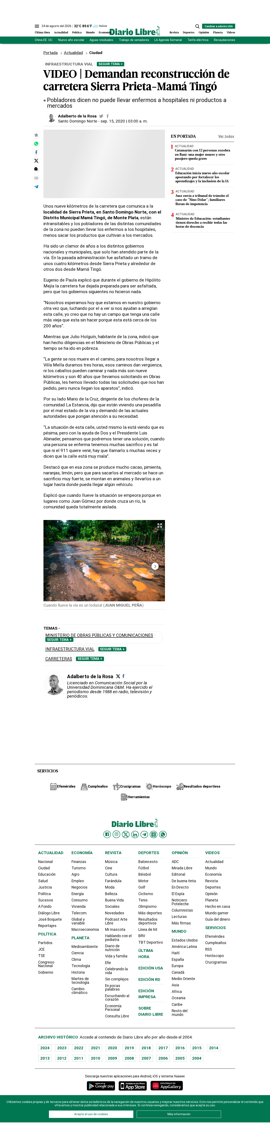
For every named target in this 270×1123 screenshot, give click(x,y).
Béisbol (144, 874)
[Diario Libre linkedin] (135, 834)
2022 (78, 1047)
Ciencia (78, 953)
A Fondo (44, 906)
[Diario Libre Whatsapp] (163, 834)
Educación (46, 874)
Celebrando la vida (116, 971)
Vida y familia (116, 956)
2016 (180, 1047)
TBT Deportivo (150, 942)
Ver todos (226, 136)
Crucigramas (216, 962)
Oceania (178, 998)
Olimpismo (147, 906)
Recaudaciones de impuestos (234, 40)
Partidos (45, 943)
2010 (95, 1058)
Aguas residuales (101, 40)
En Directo (180, 887)
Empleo (78, 881)
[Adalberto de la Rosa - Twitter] (101, 116)
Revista (174, 32)
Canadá (178, 972)
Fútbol (143, 868)
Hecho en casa (217, 906)
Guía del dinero (217, 919)
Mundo (90, 32)
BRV (141, 936)
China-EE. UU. (44, 40)
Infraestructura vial (69, 649)
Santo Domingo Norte (77, 121)
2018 (146, 1047)
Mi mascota (115, 929)
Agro (75, 874)
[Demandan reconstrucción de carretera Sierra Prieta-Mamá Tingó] (36, 143)
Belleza (111, 894)
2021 (95, 1047)
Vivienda (79, 906)
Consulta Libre (117, 1016)
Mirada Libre (182, 868)
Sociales (112, 906)
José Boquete (50, 919)
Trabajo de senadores (134, 40)
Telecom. (79, 913)
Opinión (204, 32)
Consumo (80, 900)
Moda (110, 887)
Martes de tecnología (80, 981)
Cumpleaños (215, 943)
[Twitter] (118, 676)
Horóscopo (214, 956)
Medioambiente (85, 947)
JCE (41, 949)
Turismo (79, 868)
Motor (143, 881)
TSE (41, 956)
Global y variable (78, 921)
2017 (163, 1047)
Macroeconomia (85, 929)
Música (111, 862)
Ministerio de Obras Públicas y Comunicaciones (99, 635)
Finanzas (79, 862)
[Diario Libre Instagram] (116, 834)
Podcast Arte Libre (116, 921)
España (178, 959)
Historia (78, 972)
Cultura (111, 874)
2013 (45, 1058)
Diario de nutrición (112, 948)
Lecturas (179, 917)
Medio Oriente (183, 979)
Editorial (178, 874)
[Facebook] (123, 676)
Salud (43, 881)
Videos (231, 32)
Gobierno (45, 972)
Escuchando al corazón (117, 998)
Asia (175, 985)
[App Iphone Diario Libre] (132, 1086)
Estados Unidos (185, 940)
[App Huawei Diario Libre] (166, 1086)
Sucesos (45, 900)
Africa (177, 992)
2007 (146, 1058)
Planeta (218, 32)
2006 (163, 1058)
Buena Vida (114, 900)
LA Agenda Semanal (168, 40)
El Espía (178, 894)
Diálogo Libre (49, 913)
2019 (129, 1047)
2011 (78, 1058)
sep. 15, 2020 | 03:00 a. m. (124, 121)
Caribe (177, 1004)
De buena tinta (184, 881)
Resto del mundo (180, 1013)
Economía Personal (113, 1008)
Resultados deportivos (148, 921)
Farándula (113, 881)
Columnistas (182, 910)
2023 (61, 1047)
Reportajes (47, 926)
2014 (213, 1047)
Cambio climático (79, 991)
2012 (61, 1058)
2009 (112, 1058)
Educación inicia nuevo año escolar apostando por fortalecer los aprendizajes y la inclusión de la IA (202, 177)
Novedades (114, 913)
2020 (112, 1047)
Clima (76, 959)
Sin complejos (117, 979)
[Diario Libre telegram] (144, 834)
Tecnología (81, 966)
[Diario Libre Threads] (153, 834)
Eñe (108, 963)
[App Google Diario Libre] (101, 1086)
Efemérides (215, 936)
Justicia (45, 887)
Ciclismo (145, 894)
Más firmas (181, 923)
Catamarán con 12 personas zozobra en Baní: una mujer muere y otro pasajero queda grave (202, 155)
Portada (50, 52)
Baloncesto (148, 862)
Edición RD (149, 979)
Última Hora (42, 32)
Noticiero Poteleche (180, 902)
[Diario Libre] (135, 30)
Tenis (143, 900)
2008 (129, 1058)
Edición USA (150, 968)
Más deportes (150, 913)
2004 (196, 1058)
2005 (180, 1058)
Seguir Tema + (111, 64)
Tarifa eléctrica (197, 40)
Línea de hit (147, 929)
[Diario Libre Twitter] (126, 834)
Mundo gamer (216, 913)
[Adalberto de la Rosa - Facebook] (107, 116)
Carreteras (58, 659)
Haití (176, 953)
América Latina (184, 947)
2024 (45, 1047)
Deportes (188, 32)
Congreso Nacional (46, 964)
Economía (105, 32)
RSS (208, 949)
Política (77, 32)
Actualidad (61, 32)
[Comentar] (36, 169)
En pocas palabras (112, 988)
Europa (177, 966)
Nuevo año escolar (71, 40)
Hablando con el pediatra (118, 938)
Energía (78, 894)
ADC (175, 862)
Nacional (45, 862)
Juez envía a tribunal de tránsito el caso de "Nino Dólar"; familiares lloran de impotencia (202, 200)
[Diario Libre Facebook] (107, 834)
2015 (196, 1047)
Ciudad (95, 52)
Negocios (80, 887)
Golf (141, 887)
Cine (108, 868)
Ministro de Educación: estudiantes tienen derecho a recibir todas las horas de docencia (203, 223)
